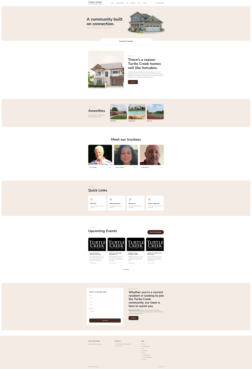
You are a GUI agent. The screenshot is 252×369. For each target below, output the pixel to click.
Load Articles (126, 269)
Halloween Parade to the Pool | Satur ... (154, 253)
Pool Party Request (148, 357)
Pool (127, 3)
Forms (139, 3)
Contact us (133, 318)
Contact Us (132, 82)
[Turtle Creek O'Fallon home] (95, 3)
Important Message (155, 232)
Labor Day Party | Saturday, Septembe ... (96, 253)
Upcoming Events (120, 3)
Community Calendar (126, 41)
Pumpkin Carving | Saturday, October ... (133, 253)
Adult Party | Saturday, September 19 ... (115, 253)
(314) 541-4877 (160, 3)
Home (112, 3)
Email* (90, 301)
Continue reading (93, 262)
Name (90, 295)
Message (91, 308)
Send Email (105, 320)
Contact (144, 3)
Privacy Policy (161, 366)
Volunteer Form (147, 355)
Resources (133, 3)
